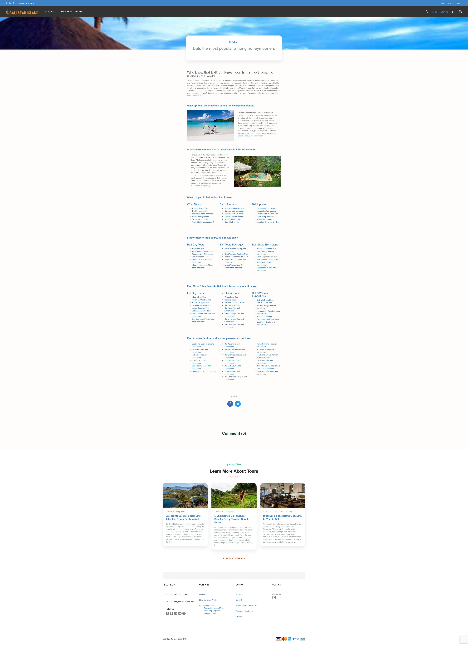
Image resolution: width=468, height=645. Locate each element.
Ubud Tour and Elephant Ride (236, 254)
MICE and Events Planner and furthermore (267, 356)
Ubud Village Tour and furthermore (265, 252)
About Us (202, 594)
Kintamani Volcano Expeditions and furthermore (268, 317)
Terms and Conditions (244, 611)
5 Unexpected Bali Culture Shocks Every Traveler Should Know (231, 519)
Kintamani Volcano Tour (266, 248)
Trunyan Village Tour (200, 208)
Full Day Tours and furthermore (199, 361)
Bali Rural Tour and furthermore (232, 309)
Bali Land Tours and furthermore (200, 350)
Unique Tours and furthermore (204, 371)
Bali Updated (259, 204)
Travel (233, 41)
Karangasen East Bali (200, 305)
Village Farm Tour (231, 297)
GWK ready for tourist (265, 216)
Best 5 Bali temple (231, 222)
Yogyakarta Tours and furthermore (265, 350)
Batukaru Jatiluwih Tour (201, 310)
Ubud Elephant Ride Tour (267, 256)
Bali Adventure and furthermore (231, 345)
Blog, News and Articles (208, 600)
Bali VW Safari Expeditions (260, 294)
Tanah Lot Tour (198, 248)
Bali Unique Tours (230, 293)
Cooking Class (230, 299)
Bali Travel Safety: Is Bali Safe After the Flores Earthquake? (183, 517)
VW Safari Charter (264, 322)
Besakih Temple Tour (200, 302)
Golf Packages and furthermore (232, 372)
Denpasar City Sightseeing (202, 254)
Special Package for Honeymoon (250, 136)
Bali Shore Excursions (265, 244)
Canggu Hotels (210, 613)
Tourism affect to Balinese (234, 208)
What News (194, 204)
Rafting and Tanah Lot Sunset (236, 256)
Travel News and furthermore (268, 365)
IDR (442, 3)
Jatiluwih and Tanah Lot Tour (268, 259)
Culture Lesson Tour (200, 256)
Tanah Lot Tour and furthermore (264, 263)
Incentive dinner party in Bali (268, 222)
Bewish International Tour (214, 608)
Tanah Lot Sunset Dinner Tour (204, 251)
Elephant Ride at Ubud (266, 208)
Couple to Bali (197, 95)
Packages (64, 11)
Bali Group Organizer (212, 610)
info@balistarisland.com (27, 3)
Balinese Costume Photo (234, 302)
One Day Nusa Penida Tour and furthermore (203, 320)
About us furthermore (265, 368)
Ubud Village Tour (199, 297)
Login (450, 3)
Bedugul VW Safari (264, 302)
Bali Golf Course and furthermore (232, 367)
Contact (239, 600)
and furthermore (266, 323)
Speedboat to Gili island (233, 213)
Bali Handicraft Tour (232, 305)
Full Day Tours (195, 293)
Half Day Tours (195, 244)
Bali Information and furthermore (265, 361)
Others (79, 11)
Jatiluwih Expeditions (265, 300)
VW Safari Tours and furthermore (232, 361)
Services (49, 11)
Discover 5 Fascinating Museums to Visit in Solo (282, 517)
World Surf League (264, 219)
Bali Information (229, 204)
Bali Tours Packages (232, 244)
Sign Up (459, 3)
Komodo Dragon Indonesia (202, 213)
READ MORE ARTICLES (234, 558)
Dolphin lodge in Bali (232, 219)
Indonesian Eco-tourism (266, 211)
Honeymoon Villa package (201, 185)
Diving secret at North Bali (267, 213)
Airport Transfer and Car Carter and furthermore (234, 266)
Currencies (276, 594)
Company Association (207, 605)
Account (239, 594)
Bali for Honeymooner (200, 216)
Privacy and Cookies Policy (246, 605)
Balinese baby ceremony (234, 211)
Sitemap (239, 616)
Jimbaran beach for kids (234, 216)
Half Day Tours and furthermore (199, 356)
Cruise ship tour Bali (200, 219)
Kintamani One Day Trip (201, 299)
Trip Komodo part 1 (199, 211)
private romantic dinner (210, 175)
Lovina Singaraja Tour (200, 308)
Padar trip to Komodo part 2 (203, 222)
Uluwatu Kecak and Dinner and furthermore (202, 266)
